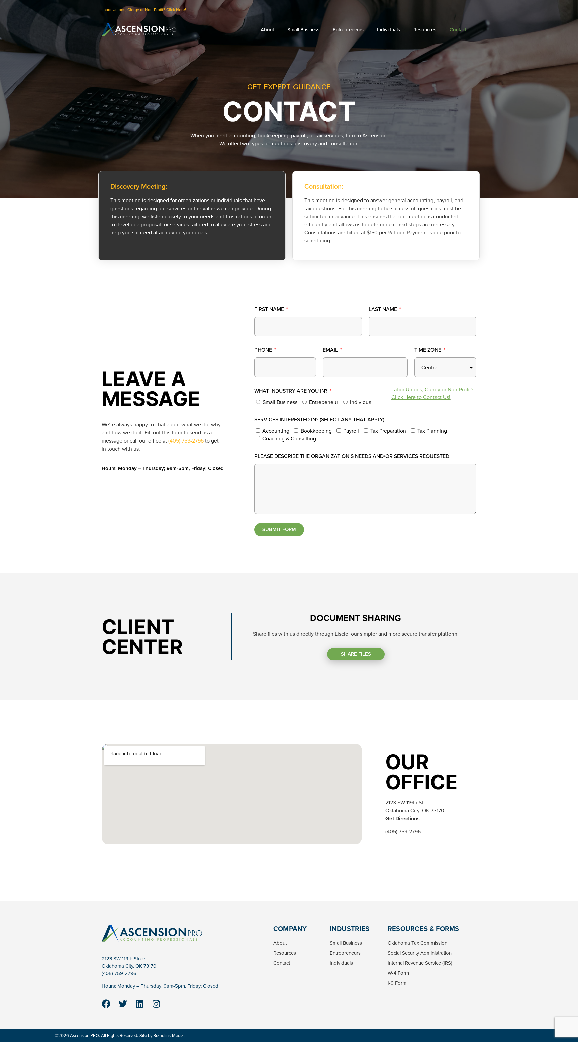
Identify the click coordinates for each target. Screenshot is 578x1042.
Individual (361, 402)
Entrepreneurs (348, 29)
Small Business (303, 29)
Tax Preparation (388, 431)
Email (331, 350)
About (267, 29)
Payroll (351, 431)
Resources (424, 29)
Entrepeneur (323, 402)
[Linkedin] (139, 1003)
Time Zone (428, 350)
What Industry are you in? (291, 391)
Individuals (388, 29)
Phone (263, 350)
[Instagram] (156, 1003)
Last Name (383, 309)
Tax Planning (432, 431)
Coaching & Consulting (289, 439)
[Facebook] (106, 1003)
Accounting (275, 431)
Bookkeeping (316, 431)
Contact (458, 29)
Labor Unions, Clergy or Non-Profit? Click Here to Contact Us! (432, 393)
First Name (269, 309)
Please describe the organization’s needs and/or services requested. (352, 456)
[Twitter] (122, 1003)
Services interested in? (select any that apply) (319, 419)
